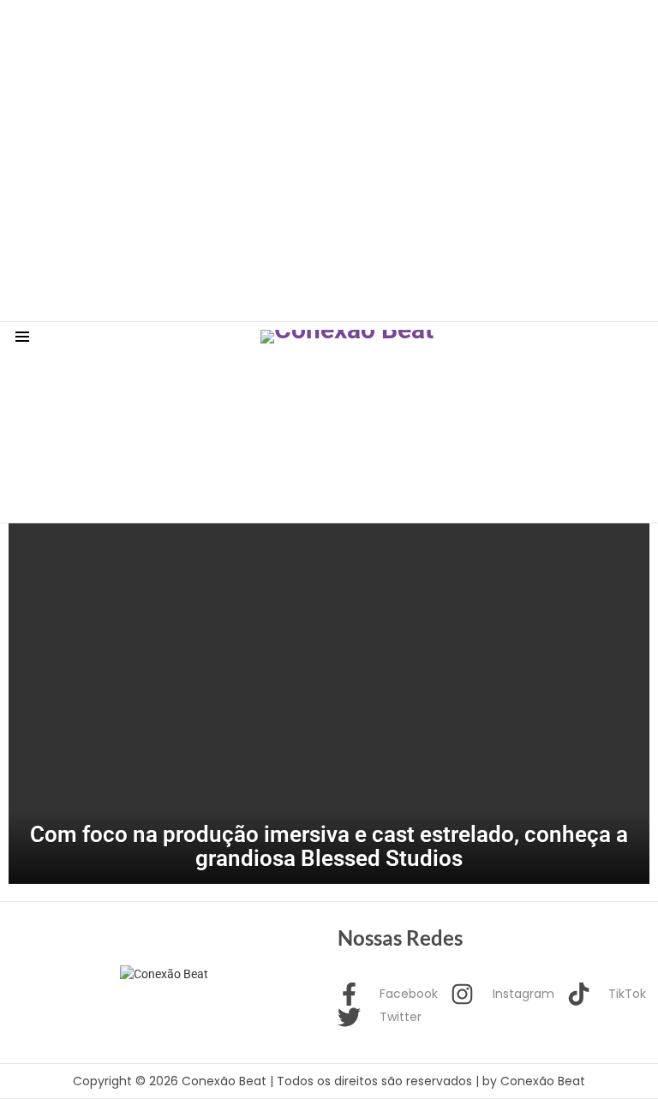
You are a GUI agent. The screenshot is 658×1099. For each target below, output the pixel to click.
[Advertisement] (312, 38)
